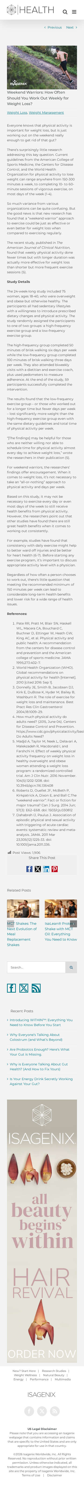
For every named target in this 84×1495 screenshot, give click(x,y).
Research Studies (54, 1371)
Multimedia (63, 1379)
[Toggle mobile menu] (74, 11)
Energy (19, 1379)
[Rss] (36, 988)
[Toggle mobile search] (65, 11)
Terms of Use (31, 1475)
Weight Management (46, 112)
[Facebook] (11, 988)
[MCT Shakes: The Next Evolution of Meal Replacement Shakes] (23, 908)
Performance (39, 1379)
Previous (55, 27)
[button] (10, 923)
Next (70, 27)
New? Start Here (24, 1371)
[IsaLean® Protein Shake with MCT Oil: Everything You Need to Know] (61, 908)
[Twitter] (23, 988)
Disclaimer (54, 1475)
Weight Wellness (25, 1375)
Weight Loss (17, 112)
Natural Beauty (53, 1375)
